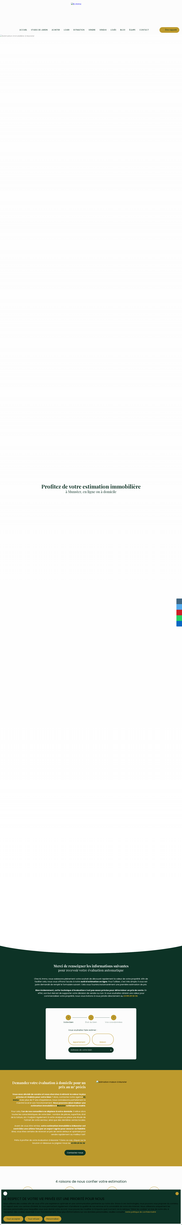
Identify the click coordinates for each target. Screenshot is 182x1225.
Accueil (23, 29)
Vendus (103, 29)
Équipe (132, 29)
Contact (144, 29)
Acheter (56, 29)
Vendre (91, 29)
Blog (122, 29)
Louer (66, 29)
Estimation (78, 29)
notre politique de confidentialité (140, 1212)
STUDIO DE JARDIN (39, 29)
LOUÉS (113, 29)
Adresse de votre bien (81, 1050)
